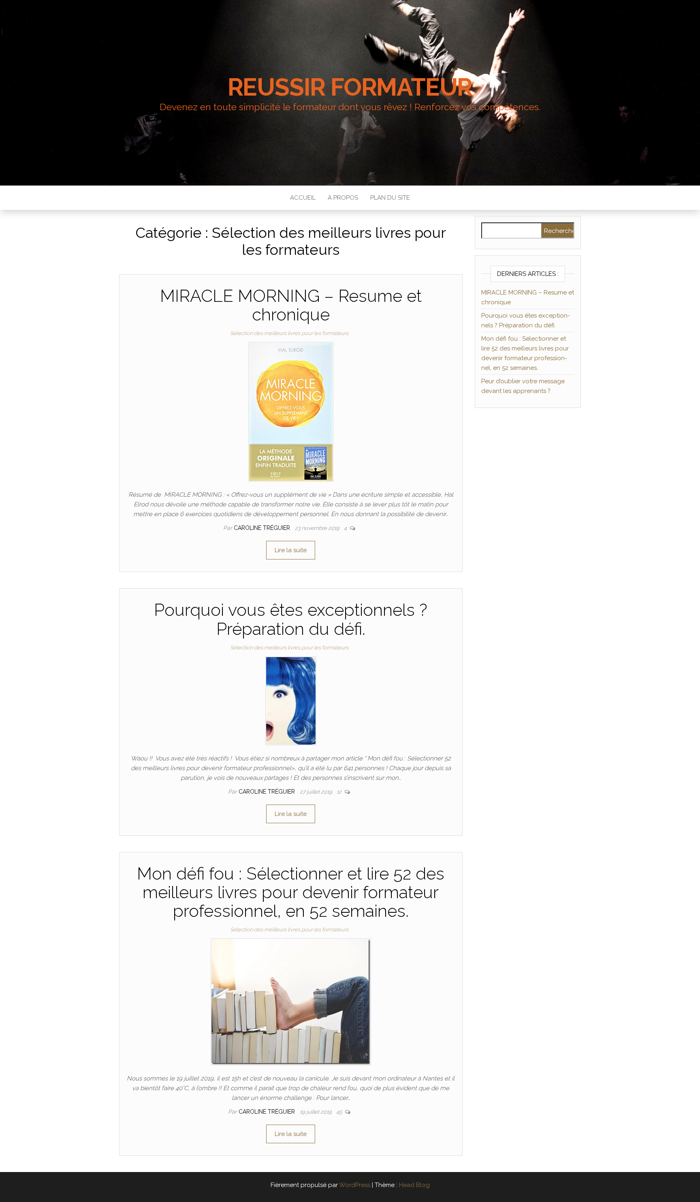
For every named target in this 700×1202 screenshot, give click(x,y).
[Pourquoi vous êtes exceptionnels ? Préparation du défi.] (290, 700)
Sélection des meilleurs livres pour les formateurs (289, 333)
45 (339, 1112)
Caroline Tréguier (263, 528)
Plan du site (390, 197)
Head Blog (414, 1185)
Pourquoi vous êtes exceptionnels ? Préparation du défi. (290, 619)
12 (340, 792)
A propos (343, 197)
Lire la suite (291, 550)
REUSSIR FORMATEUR (350, 87)
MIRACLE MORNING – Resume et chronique (291, 305)
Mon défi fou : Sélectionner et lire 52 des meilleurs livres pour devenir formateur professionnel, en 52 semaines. (290, 892)
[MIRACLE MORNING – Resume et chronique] (290, 411)
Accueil (303, 197)
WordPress (354, 1185)
